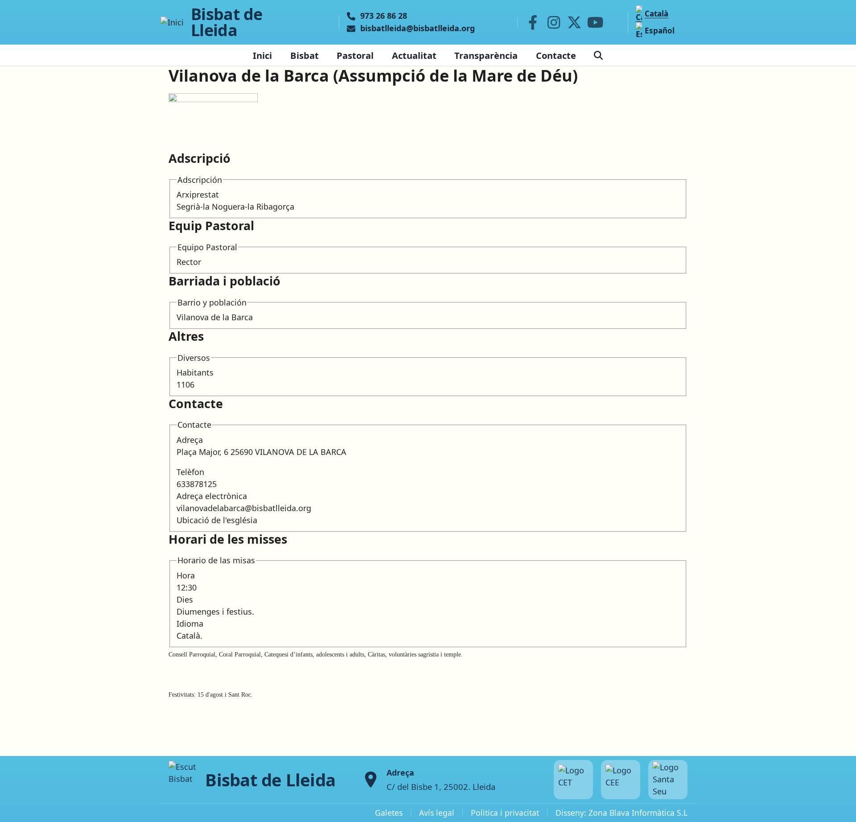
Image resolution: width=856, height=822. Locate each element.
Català (656, 13)
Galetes (389, 812)
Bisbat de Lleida (227, 22)
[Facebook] (532, 22)
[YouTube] (595, 22)
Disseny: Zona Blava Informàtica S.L (621, 812)
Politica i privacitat (505, 812)
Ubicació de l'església (217, 520)
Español (660, 30)
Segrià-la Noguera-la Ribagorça (235, 206)
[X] (574, 22)
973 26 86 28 (383, 16)
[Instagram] (553, 22)
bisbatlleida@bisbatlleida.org (417, 28)
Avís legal (436, 812)
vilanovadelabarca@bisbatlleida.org (244, 508)
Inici (262, 55)
